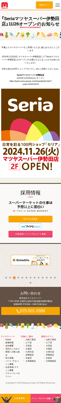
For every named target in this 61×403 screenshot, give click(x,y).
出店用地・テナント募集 (12, 368)
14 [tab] (30, 283)
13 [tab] (55, 278)
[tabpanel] (30, 260)
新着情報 (9, 342)
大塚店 (29, 348)
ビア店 (29, 342)
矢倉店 (29, 357)
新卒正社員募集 (30, 218)
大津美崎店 (31, 360)
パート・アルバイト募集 (12, 362)
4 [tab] (18, 278)
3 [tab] (14, 277)
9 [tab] (38, 278)
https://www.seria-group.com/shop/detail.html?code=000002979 (30, 82)
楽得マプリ (44, 4)
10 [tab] (43, 278)
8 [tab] (34, 278)
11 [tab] (47, 278)
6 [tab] (26, 278)
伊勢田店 (30, 354)
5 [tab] (22, 278)
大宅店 (29, 345)
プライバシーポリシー (12, 375)
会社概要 (9, 345)
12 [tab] (51, 278)
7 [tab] (30, 278)
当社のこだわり (12, 348)
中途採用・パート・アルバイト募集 (30, 233)
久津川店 (30, 351)
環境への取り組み (12, 353)
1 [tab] (6, 278)
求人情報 (9, 357)
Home (8, 339)
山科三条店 (31, 339)
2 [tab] (10, 278)
